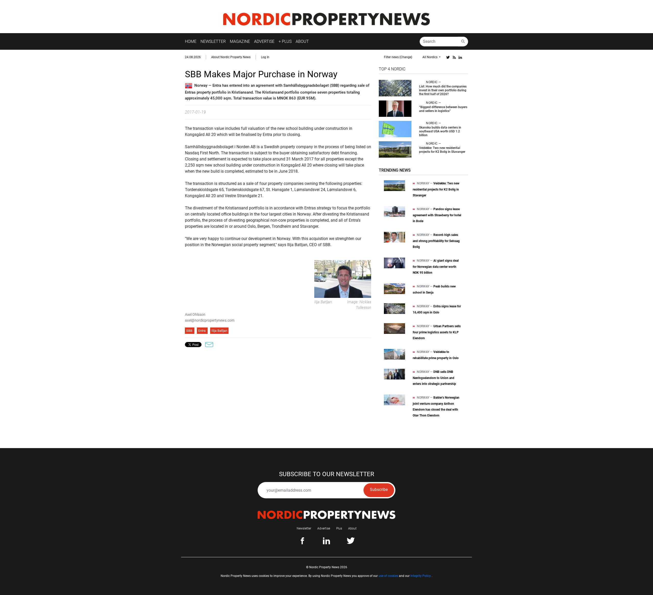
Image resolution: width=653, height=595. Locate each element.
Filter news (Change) (398, 57)
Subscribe (379, 489)
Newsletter (304, 528)
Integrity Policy (420, 576)
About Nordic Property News (230, 57)
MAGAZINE (240, 41)
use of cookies (388, 576)
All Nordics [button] (430, 57)
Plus (339, 528)
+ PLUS (285, 41)
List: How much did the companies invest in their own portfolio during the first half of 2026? (443, 90)
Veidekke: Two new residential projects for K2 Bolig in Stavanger (442, 150)
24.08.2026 (193, 57)
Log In (265, 57)
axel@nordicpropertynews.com (209, 320)
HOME (190, 41)
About (352, 528)
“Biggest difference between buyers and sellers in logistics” (443, 109)
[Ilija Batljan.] (342, 278)
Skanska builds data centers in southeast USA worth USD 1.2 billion (440, 131)
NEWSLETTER (213, 41)
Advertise (323, 528)
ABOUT (302, 41)
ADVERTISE (264, 41)
